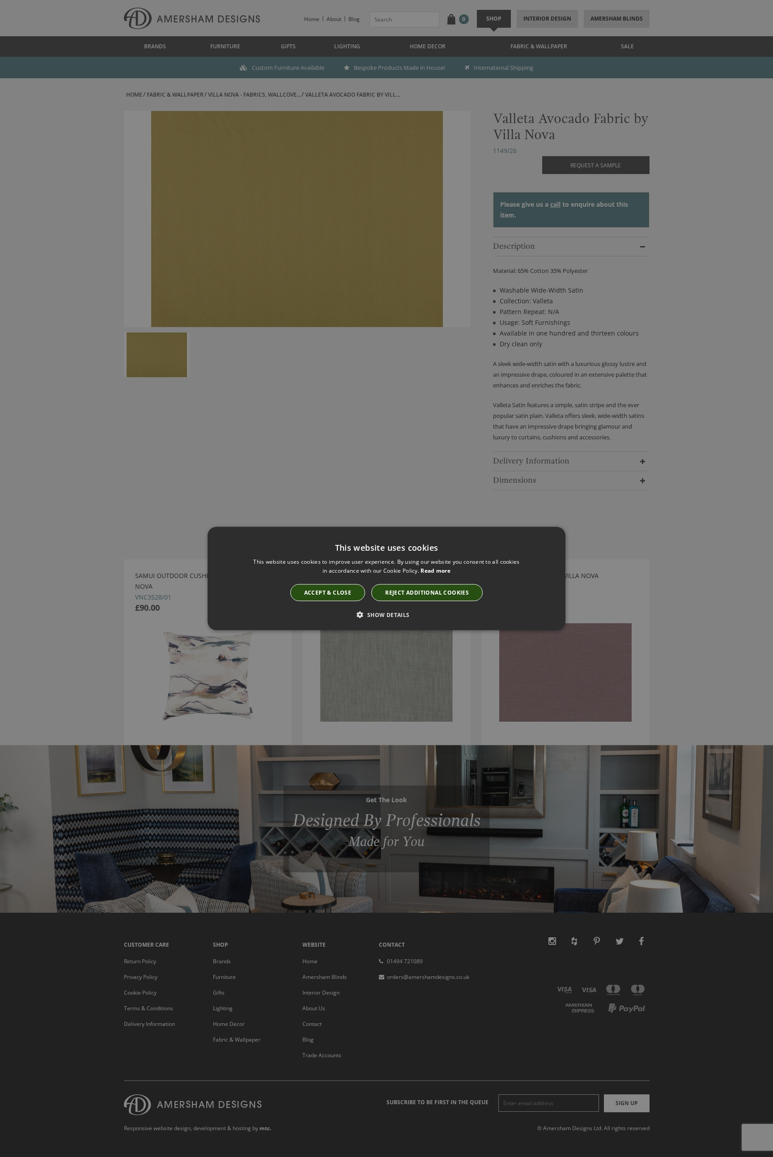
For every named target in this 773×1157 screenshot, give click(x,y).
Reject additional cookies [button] (427, 592)
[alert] (386, 578)
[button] (386, 614)
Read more (435, 570)
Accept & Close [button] (328, 592)
